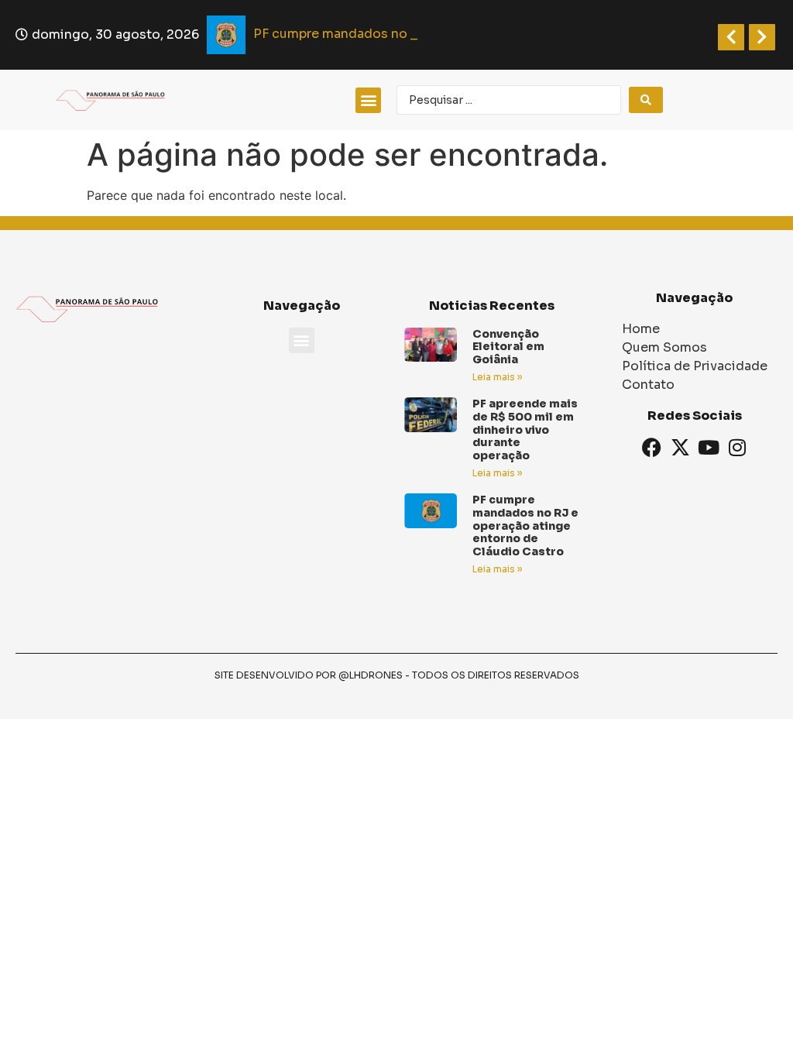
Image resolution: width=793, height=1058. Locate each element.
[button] (368, 100)
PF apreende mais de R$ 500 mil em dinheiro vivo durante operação (525, 429)
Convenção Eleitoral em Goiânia (508, 347)
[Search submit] (646, 100)
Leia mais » (497, 377)
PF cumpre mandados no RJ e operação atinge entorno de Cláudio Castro (525, 525)
